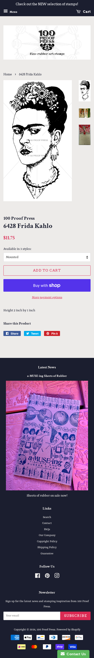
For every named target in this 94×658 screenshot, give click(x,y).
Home (7, 74)
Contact (47, 523)
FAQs (47, 529)
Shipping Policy (47, 547)
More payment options (47, 297)
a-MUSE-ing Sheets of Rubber (47, 376)
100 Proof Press (46, 629)
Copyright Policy (47, 541)
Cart (86, 11)
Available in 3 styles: (17, 249)
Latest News (47, 367)
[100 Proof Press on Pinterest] (47, 577)
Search (47, 517)
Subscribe (75, 616)
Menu (13, 11)
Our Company (47, 535)
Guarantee (47, 553)
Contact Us (75, 654)
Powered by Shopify (68, 629)
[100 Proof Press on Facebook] (37, 577)
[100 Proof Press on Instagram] (56, 577)
